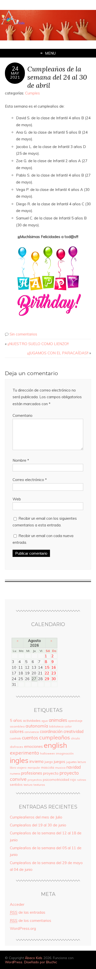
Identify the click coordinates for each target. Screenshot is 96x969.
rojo (73, 780)
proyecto (51, 773)
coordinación (51, 731)
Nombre (21, 460)
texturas (39, 785)
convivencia (32, 732)
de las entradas (27, 912)
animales (58, 720)
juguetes (71, 762)
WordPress (13, 962)
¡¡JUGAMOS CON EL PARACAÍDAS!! (57, 353)
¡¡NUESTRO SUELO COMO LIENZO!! (38, 343)
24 (15, 68)
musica (60, 767)
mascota (47, 767)
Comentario (22, 415)
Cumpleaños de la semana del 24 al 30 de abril (57, 77)
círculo (75, 738)
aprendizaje (75, 721)
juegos (59, 761)
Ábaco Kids (33, 958)
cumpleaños (54, 737)
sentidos (16, 785)
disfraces (16, 747)
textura (28, 785)
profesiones (31, 773)
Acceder (17, 904)
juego (49, 762)
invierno (36, 761)
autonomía (37, 726)
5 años (16, 720)
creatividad (73, 731)
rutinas (81, 780)
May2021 (15, 75)
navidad (73, 767)
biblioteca (56, 726)
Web (17, 499)
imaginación (65, 753)
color (68, 726)
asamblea (17, 726)
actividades (32, 720)
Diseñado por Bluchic (40, 962)
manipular (34, 767)
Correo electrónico (30, 479)
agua (45, 721)
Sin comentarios (23, 334)
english (55, 745)
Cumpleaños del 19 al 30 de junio (38, 825)
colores (17, 731)
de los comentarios (30, 920)
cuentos (30, 738)
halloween (47, 753)
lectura (82, 762)
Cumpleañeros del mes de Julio (36, 817)
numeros (15, 773)
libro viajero (18, 767)
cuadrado (15, 738)
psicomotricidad (56, 779)
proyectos (35, 780)
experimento (24, 753)
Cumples (32, 93)
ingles (19, 760)
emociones (33, 746)
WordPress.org (23, 928)
